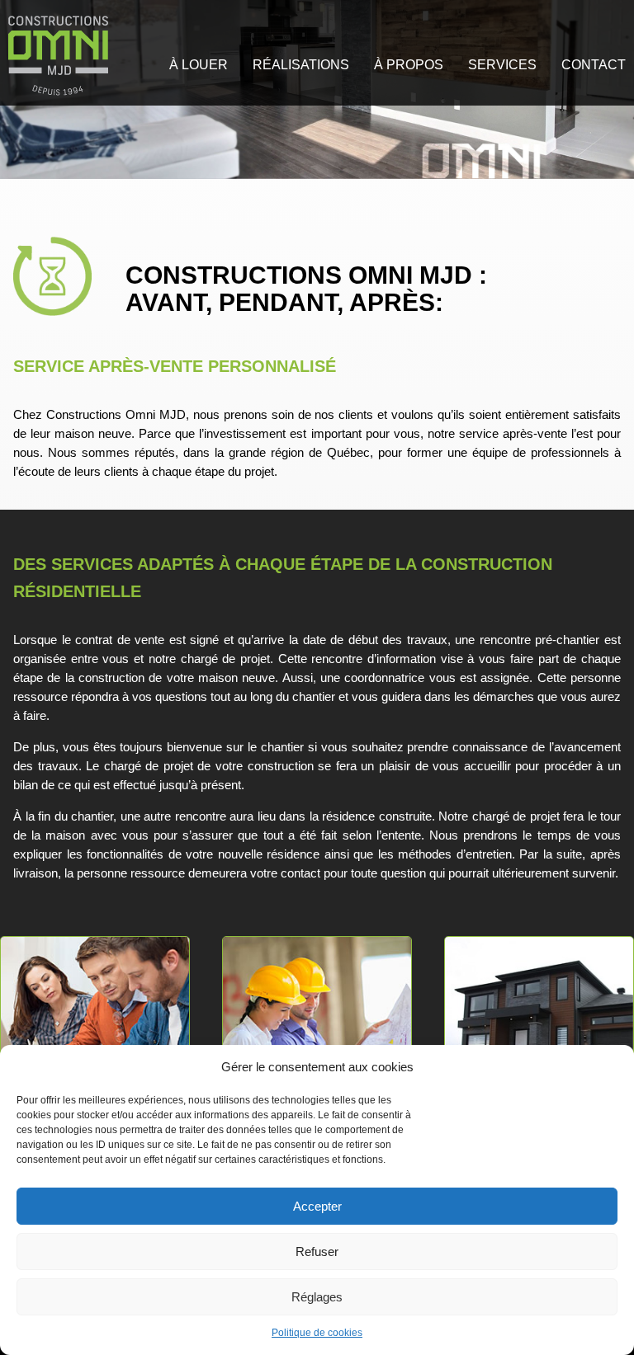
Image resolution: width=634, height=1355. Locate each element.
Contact (593, 65)
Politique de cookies (317, 1333)
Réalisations (301, 65)
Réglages (317, 1297)
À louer (198, 65)
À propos (408, 65)
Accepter (317, 1206)
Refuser (317, 1251)
